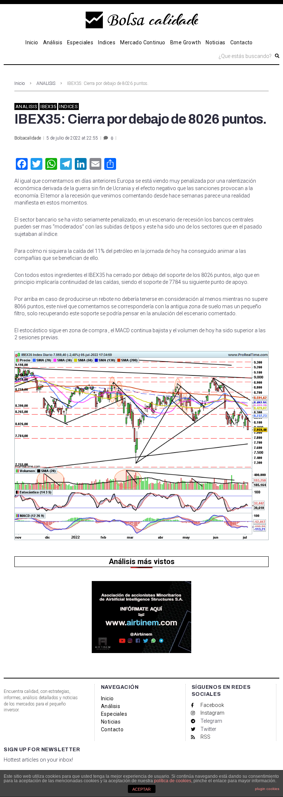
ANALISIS (45, 83)
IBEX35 (48, 106)
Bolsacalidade (27, 138)
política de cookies (172, 780)
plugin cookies (267, 789)
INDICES (68, 106)
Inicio (19, 83)
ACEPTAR (141, 789)
